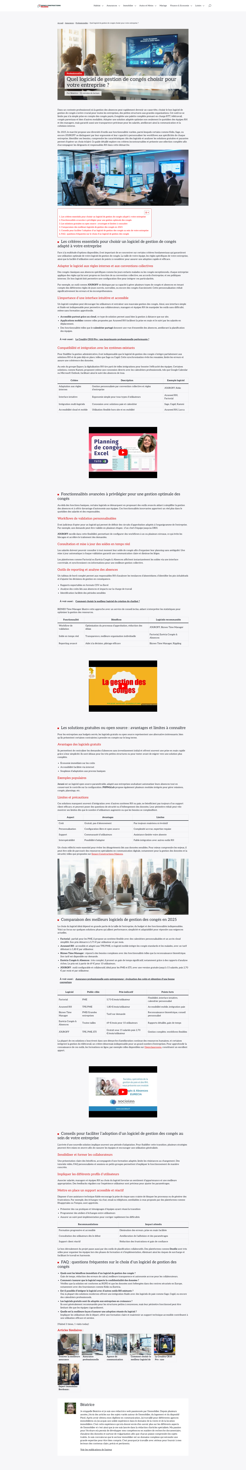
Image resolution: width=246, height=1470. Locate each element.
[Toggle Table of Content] (145, 212)
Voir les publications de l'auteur (96, 1449)
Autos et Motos (146, 5)
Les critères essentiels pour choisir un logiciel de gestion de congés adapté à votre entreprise (103, 217)
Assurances (112, 5)
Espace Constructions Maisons (107, 854)
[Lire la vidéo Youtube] (123, 452)
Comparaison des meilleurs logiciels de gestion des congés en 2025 (92, 227)
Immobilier (128, 5)
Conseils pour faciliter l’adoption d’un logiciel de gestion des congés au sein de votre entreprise (104, 230)
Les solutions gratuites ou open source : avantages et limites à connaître (94, 223)
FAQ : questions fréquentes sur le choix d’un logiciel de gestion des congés (95, 234)
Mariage (163, 5)
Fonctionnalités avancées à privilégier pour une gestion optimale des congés (96, 220)
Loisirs (198, 5)
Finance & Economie (179, 5)
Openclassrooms (152, 1047)
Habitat (97, 5)
